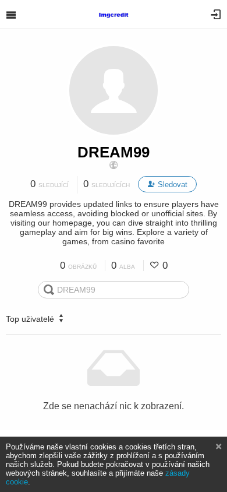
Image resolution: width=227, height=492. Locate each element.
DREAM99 (113, 152)
